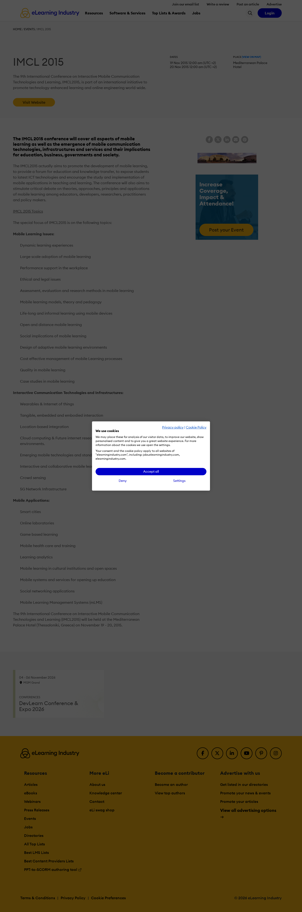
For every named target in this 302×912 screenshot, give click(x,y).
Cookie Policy (196, 427)
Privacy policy (173, 427)
